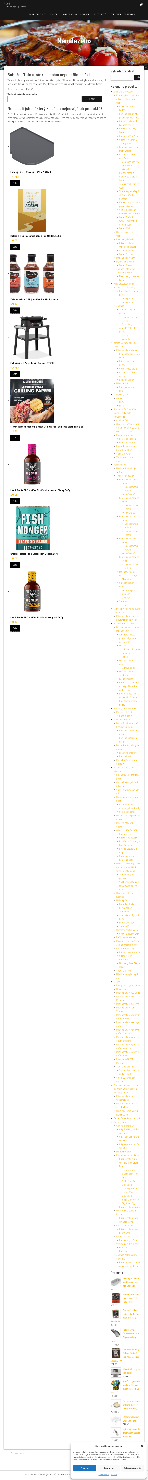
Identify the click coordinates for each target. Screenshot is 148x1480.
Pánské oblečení (124, 712)
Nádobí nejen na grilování (125, 623)
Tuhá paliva (127, 298)
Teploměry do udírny (122, 14)
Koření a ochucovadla (129, 479)
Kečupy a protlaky (130, 590)
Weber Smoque (126, 254)
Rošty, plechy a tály (125, 948)
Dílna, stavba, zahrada (123, 283)
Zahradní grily (37, 14)
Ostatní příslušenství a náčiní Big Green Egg (130, 1192)
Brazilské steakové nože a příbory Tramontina (128, 908)
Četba (119, 398)
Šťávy (121, 472)
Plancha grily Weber (125, 258)
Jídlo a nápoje (119, 464)
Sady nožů (100, 14)
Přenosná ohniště (130, 317)
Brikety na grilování (128, 752)
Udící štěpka (122, 383)
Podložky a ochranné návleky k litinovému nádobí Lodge (129, 686)
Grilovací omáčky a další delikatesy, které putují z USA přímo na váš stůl (127, 428)
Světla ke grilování (127, 811)
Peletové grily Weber (125, 239)
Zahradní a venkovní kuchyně (126, 1118)
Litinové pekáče (129, 667)
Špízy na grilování (124, 970)
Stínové (116, 981)
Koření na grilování (124, 435)
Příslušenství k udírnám (127, 350)
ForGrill (9, 3)
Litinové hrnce (125, 645)
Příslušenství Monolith (129, 1207)
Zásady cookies (104, 1475)
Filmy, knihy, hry (120, 394)
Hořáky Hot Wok (123, 1151)
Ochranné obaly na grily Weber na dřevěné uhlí (130, 166)
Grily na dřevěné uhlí (125, 1125)
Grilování (114, 1475)
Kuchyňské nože (126, 922)
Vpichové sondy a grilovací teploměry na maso (129, 886)
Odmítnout (108, 1468)
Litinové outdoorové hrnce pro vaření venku (131, 653)
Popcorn (126, 605)
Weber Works (125, 228)
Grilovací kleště (126, 834)
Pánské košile (125, 716)
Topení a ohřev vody (125, 287)
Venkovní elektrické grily (127, 1244)
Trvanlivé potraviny (125, 475)
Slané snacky (125, 601)
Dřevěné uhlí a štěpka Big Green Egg (130, 1174)
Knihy (121, 402)
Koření (125, 483)
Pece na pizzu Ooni (125, 1225)
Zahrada (120, 306)
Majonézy (126, 579)
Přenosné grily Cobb (128, 1240)
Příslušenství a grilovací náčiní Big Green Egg (128, 1163)
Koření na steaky (127, 442)
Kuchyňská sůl (129, 494)
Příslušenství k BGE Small (128, 1004)
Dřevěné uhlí (125, 756)
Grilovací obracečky (128, 837)
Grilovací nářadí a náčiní (127, 830)
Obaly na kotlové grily (129, 933)
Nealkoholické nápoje (126, 468)
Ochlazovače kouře (128, 368)
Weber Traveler (126, 265)
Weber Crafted (126, 217)
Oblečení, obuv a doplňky (124, 708)
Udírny (125, 320)
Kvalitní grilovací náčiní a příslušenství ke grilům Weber (127, 99)
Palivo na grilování (121, 719)
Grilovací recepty (19, 1453)
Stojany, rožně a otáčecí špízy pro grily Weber (129, 177)
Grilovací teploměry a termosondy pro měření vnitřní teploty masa (128, 867)
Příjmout (85, 1468)
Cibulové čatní (122, 420)
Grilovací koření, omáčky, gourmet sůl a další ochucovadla (124, 413)
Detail (15, 183)
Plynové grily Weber (125, 261)
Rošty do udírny (126, 379)
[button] (142, 1446)
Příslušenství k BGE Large (128, 992)
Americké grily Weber (123, 91)
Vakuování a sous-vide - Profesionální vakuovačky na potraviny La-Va (126, 1089)
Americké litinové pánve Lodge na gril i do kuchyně (128, 638)
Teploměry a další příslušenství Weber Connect (129, 195)
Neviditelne (121, 989)
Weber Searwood (127, 250)
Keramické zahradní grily (127, 1155)
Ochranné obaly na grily (127, 930)
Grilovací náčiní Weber (76, 14)
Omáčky (54, 14)
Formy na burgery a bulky (128, 985)
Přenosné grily (123, 1236)
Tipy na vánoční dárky (126, 1066)
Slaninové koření (124, 453)
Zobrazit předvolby (132, 1468)
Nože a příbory (123, 900)
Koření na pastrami (128, 438)
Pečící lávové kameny (126, 937)
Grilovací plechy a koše (129, 952)
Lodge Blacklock (126, 679)
